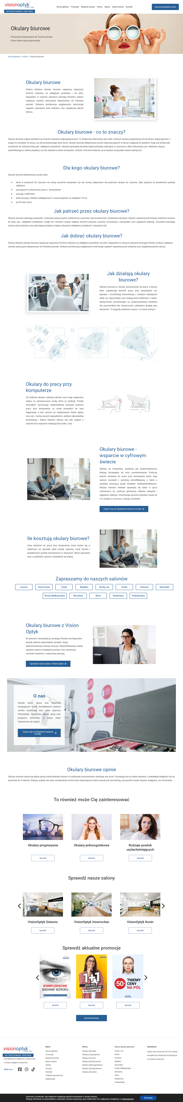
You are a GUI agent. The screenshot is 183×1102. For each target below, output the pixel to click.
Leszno (24, 587)
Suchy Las (104, 587)
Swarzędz (165, 587)
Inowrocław (44, 587)
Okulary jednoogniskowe (92, 1065)
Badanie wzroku (88, 7)
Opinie (107, 7)
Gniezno (144, 587)
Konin (124, 587)
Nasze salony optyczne (124, 1047)
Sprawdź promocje (91, 1018)
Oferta (99, 7)
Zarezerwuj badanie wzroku (165, 7)
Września (78, 595)
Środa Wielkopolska (55, 595)
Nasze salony (118, 7)
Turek (64, 587)
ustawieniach (128, 1099)
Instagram (27, 1069)
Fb (20, 1069)
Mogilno (84, 587)
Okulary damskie (89, 1051)
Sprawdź (43, 858)
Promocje (75, 7)
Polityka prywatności (54, 1075)
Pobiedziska (138, 595)
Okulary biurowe (89, 1058)
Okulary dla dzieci (89, 1072)
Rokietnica (118, 595)
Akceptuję (148, 1098)
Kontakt (129, 7)
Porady (49, 1068)
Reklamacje (50, 1079)
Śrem (98, 595)
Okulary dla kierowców (91, 1061)
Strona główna (63, 7)
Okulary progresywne (91, 1054)
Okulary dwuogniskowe (92, 1068)
